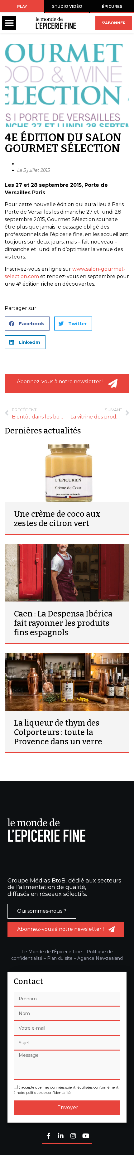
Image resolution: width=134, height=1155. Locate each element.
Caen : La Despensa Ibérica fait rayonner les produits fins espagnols (63, 623)
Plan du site (60, 958)
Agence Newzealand (100, 958)
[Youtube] (85, 1136)
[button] (9, 23)
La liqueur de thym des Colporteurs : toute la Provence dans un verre (58, 732)
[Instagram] (73, 1136)
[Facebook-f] (48, 1136)
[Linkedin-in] (61, 1136)
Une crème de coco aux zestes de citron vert (57, 519)
